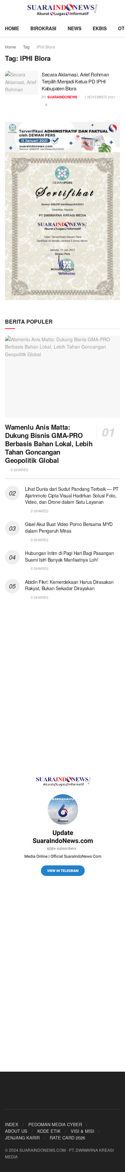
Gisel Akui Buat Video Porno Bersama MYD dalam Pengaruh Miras (69, 527)
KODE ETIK (49, 1131)
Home (10, 47)
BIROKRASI (43, 28)
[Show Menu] (8, 10)
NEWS (74, 28)
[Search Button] (117, 10)
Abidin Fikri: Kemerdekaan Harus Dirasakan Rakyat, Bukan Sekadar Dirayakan (69, 585)
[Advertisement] (62, 688)
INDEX (11, 1124)
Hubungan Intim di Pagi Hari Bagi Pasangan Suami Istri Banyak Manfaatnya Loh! (69, 556)
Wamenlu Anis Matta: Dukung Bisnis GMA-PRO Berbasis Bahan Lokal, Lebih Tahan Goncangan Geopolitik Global (48, 443)
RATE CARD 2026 (67, 1137)
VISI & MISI (82, 1131)
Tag (26, 47)
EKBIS (100, 28)
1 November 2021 (99, 97)
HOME (12, 28)
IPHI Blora (46, 47)
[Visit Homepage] (62, 10)
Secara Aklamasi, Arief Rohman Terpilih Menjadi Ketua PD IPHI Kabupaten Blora (75, 81)
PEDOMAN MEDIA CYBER (55, 1124)
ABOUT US (16, 1131)
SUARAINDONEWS (62, 97)
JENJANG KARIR (22, 1137)
